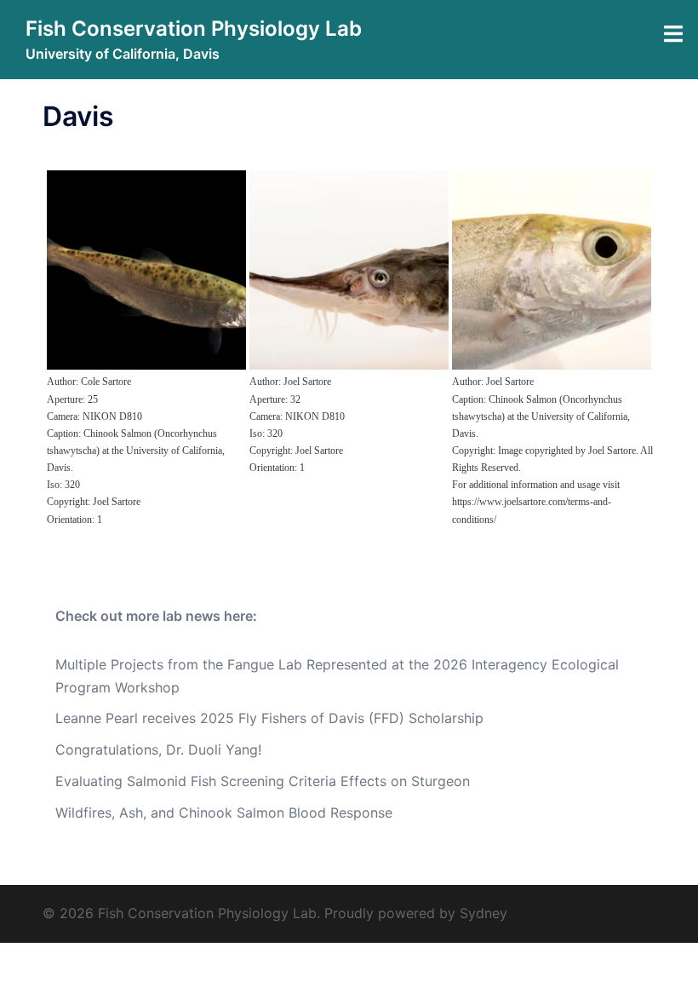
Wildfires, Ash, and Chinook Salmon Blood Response (223, 812)
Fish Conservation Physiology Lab (194, 28)
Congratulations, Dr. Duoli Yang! (158, 749)
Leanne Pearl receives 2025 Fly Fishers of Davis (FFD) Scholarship (269, 717)
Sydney (483, 913)
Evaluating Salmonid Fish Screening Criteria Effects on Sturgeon (262, 781)
